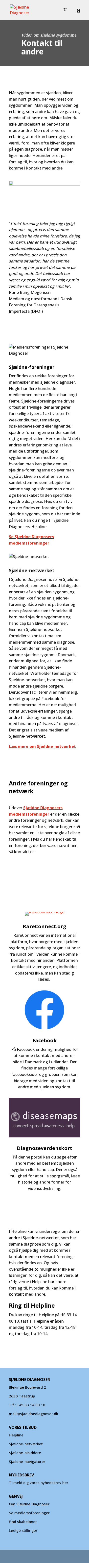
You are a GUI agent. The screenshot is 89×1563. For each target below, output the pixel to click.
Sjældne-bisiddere (25, 1452)
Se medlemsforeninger (29, 1512)
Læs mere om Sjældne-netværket (42, 746)
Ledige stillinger (23, 1530)
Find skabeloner (23, 1521)
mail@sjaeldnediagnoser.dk (33, 1413)
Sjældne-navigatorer (27, 1461)
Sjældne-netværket (26, 1443)
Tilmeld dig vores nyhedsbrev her (38, 1482)
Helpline (16, 1435)
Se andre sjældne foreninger (34, 865)
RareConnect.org (44, 926)
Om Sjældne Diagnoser (29, 1503)
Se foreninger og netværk (32, 879)
